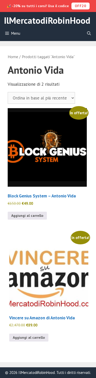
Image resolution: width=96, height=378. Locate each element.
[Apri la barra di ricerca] (89, 33)
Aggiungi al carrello (27, 215)
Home (13, 56)
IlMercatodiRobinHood (47, 20)
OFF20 (80, 6)
